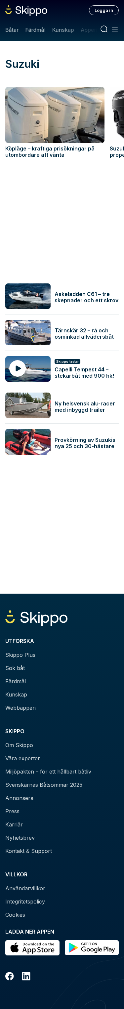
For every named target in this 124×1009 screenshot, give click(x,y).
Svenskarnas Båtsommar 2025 (43, 784)
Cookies (15, 914)
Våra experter (22, 758)
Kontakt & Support (28, 851)
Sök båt (15, 668)
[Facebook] (9, 977)
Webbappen (20, 707)
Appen (89, 29)
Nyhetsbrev (20, 837)
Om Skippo (19, 745)
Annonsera (19, 798)
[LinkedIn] (26, 977)
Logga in (104, 10)
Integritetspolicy (25, 901)
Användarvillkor (25, 888)
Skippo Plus (20, 655)
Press (12, 811)
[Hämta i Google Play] (92, 947)
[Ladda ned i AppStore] (32, 947)
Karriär (14, 824)
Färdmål (35, 29)
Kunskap (63, 29)
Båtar (12, 29)
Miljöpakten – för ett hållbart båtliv (48, 771)
